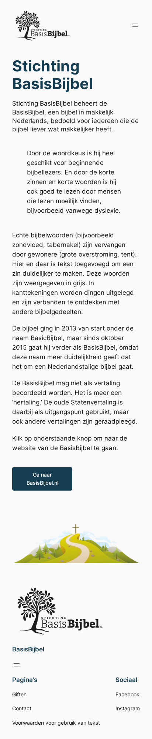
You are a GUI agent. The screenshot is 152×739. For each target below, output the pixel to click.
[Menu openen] (135, 25)
